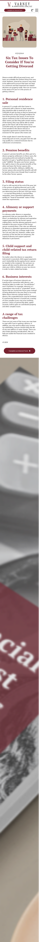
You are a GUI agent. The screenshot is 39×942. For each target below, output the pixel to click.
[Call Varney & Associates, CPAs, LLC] (32, 10)
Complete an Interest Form (15, 10)
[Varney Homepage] (19, 5)
